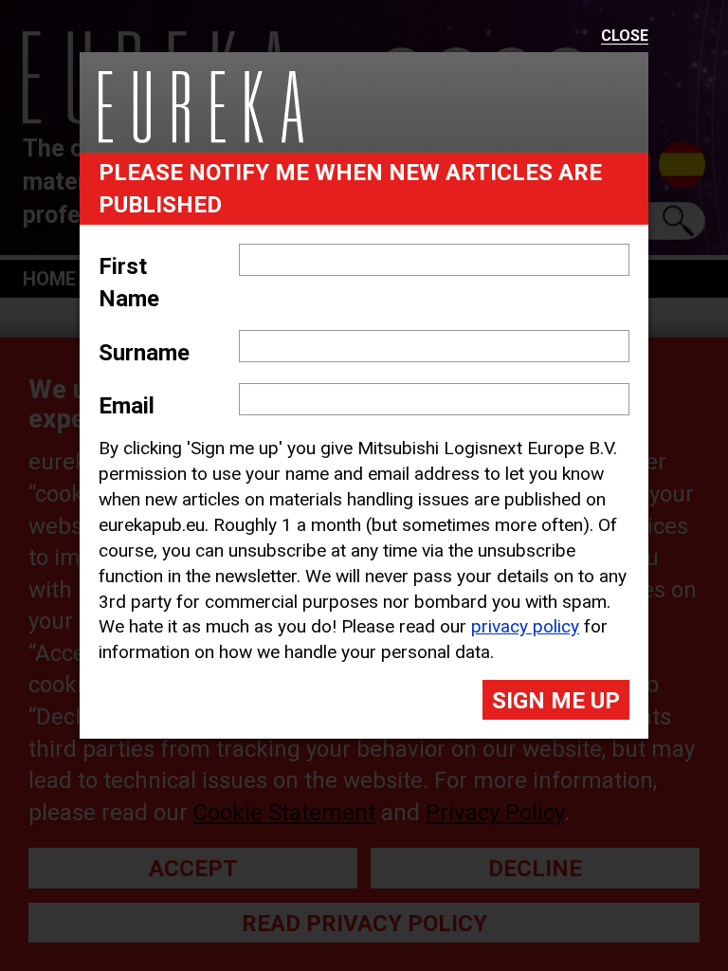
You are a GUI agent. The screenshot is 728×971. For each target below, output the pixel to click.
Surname (144, 352)
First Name (129, 282)
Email (127, 406)
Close (624, 36)
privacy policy (525, 626)
